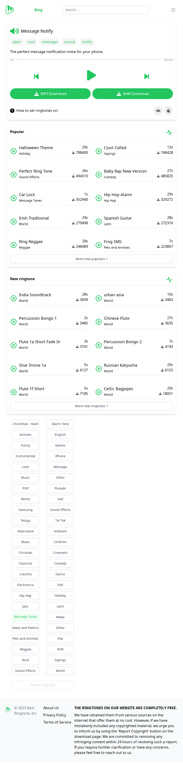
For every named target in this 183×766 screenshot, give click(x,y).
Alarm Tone (60, 424)
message (49, 42)
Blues (25, 542)
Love (25, 467)
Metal (60, 617)
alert (17, 42)
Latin (60, 606)
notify (87, 42)
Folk (60, 585)
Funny (25, 445)
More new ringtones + (91, 406)
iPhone (60, 456)
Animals (25, 434)
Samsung (26, 510)
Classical (25, 563)
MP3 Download (54, 93)
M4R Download (136, 93)
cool (31, 42)
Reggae (25, 649)
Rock (25, 660)
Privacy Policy (54, 715)
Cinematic (60, 552)
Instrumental (25, 456)
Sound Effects (60, 510)
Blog (38, 9)
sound (69, 42)
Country (25, 574)
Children (60, 542)
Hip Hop (25, 595)
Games (60, 445)
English (60, 434)
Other (60, 477)
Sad (60, 499)
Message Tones (25, 616)
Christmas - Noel (25, 424)
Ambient (60, 531)
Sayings (60, 660)
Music (25, 477)
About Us (51, 707)
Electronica (25, 585)
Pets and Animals (25, 638)
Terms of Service (57, 722)
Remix (25, 499)
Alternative (25, 531)
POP (26, 488)
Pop (60, 638)
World (60, 671)
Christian (25, 552)
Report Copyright (43, 685)
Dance (60, 574)
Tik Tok (60, 520)
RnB (60, 649)
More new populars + (92, 259)
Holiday (60, 595)
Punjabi (60, 488)
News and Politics (25, 628)
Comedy (60, 563)
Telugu (25, 520)
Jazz (25, 606)
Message (60, 467)
